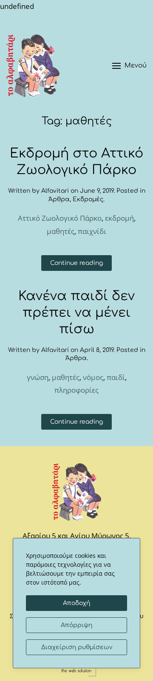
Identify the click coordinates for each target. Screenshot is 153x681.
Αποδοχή (76, 603)
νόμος (93, 377)
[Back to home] (33, 65)
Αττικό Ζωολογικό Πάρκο (60, 218)
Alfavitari (55, 191)
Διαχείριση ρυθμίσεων (76, 647)
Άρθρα (59, 199)
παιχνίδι (92, 231)
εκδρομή (119, 218)
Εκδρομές (88, 199)
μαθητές (60, 231)
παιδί (116, 377)
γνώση (37, 377)
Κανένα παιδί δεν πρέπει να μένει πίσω (76, 312)
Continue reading (76, 263)
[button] (129, 65)
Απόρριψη (76, 625)
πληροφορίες (76, 390)
